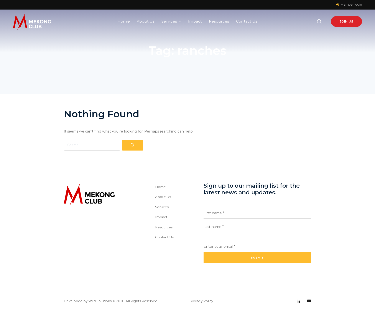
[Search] (132, 145)
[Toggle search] (319, 21)
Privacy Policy (202, 301)
